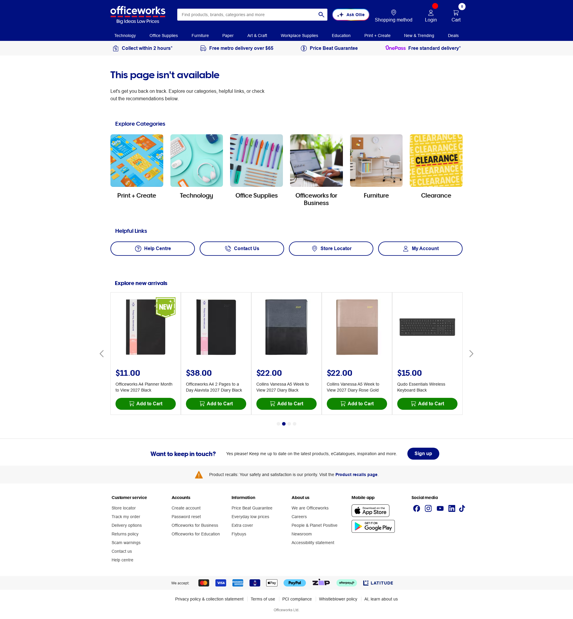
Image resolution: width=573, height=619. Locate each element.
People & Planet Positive (315, 525)
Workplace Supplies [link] (299, 35)
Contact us (122, 551)
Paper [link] (228, 35)
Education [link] (341, 35)
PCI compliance (297, 599)
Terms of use (263, 599)
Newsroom (302, 534)
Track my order (126, 516)
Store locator (124, 508)
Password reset (186, 516)
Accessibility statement (313, 542)
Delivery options (127, 525)
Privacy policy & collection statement (209, 599)
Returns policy (125, 534)
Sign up (423, 453)
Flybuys (239, 534)
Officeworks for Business (195, 525)
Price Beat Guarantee (252, 508)
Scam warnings (126, 542)
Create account (186, 508)
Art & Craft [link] (257, 35)
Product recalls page (356, 474)
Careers (299, 516)
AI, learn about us (381, 599)
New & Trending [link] (419, 35)
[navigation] (125, 35)
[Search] (321, 15)
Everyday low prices (250, 516)
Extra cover (242, 525)
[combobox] (252, 15)
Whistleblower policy (338, 599)
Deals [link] (453, 35)
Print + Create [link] (377, 35)
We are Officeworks (310, 508)
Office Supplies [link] (164, 35)
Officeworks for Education (196, 534)
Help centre (122, 560)
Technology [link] (125, 35)
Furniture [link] (200, 35)
